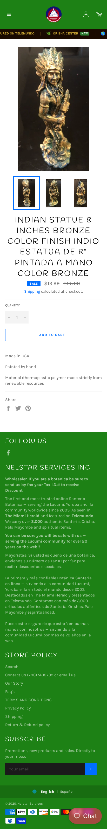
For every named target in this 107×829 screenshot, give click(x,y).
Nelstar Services (30, 803)
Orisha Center (63, 33)
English (47, 791)
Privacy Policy (18, 708)
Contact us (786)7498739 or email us (40, 674)
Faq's (10, 691)
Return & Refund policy (27, 724)
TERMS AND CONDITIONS (28, 699)
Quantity (12, 305)
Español (67, 791)
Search (11, 666)
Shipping (32, 291)
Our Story (14, 683)
